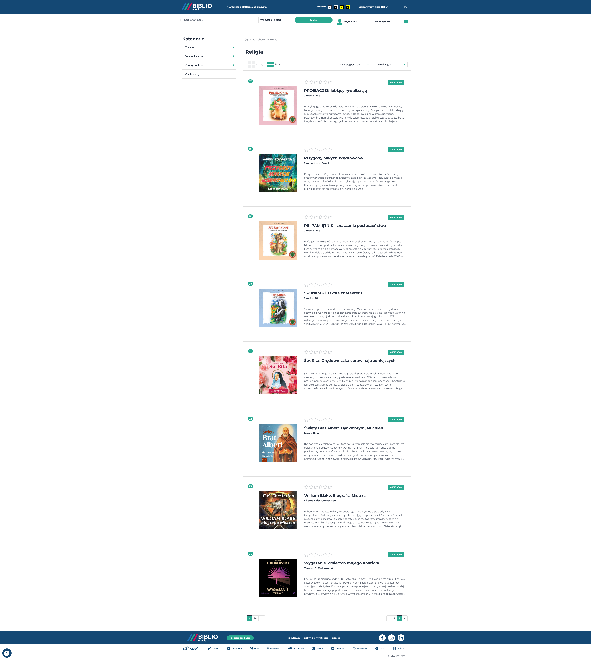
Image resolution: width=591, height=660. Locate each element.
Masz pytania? (383, 21)
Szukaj (313, 20)
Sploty (400, 648)
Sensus (319, 648)
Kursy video (194, 65)
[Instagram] (393, 637)
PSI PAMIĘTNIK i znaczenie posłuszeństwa (345, 225)
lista (277, 64)
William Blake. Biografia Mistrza (335, 495)
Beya (256, 648)
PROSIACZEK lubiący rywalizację (335, 90)
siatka (259, 64)
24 (261, 618)
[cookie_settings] (7, 653)
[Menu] (406, 22)
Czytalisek (299, 648)
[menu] (278, 105)
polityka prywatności (316, 637)
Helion (216, 648)
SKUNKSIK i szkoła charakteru (333, 293)
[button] (217, 47)
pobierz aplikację (240, 637)
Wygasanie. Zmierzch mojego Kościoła (341, 563)
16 (255, 618)
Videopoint (361, 648)
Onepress (339, 648)
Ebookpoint (236, 648)
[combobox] (278, 20)
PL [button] (405, 7)
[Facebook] (383, 637)
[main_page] (246, 39)
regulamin (294, 637)
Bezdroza (274, 648)
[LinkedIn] (402, 637)
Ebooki (190, 47)
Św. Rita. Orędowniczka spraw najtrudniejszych (350, 360)
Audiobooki (194, 56)
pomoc (336, 637)
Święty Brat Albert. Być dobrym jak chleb (343, 428)
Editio (382, 648)
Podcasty (192, 74)
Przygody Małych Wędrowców (333, 158)
